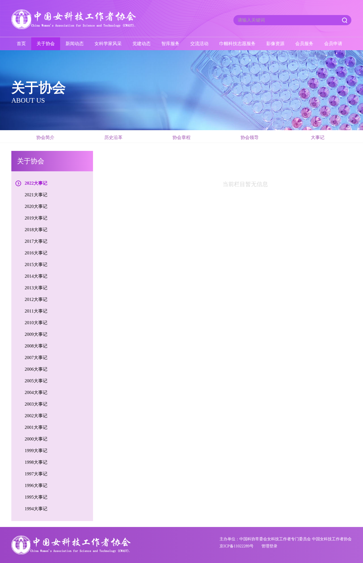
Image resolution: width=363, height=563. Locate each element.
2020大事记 (36, 206)
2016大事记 (36, 252)
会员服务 (304, 43)
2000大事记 (36, 439)
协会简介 (45, 137)
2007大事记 (36, 357)
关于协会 (46, 43)
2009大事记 (36, 334)
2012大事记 (36, 299)
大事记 (317, 137)
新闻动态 (75, 43)
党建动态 (141, 43)
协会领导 (249, 137)
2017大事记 (36, 241)
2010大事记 (36, 322)
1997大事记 (36, 473)
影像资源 (275, 43)
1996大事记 (36, 485)
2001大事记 (36, 427)
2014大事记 (36, 276)
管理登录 (269, 546)
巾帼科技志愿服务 (237, 43)
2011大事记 (36, 311)
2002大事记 (36, 415)
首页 (21, 43)
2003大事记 (36, 404)
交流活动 (199, 43)
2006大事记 (36, 369)
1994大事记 (36, 508)
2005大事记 (36, 380)
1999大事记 (36, 450)
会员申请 (333, 43)
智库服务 (170, 43)
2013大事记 (36, 287)
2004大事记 (36, 392)
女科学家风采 (108, 43)
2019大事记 (36, 218)
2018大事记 (36, 229)
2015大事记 (36, 264)
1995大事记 (36, 497)
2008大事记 (36, 345)
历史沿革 (113, 137)
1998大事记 (36, 462)
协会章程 (181, 137)
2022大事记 (36, 183)
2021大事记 (36, 194)
